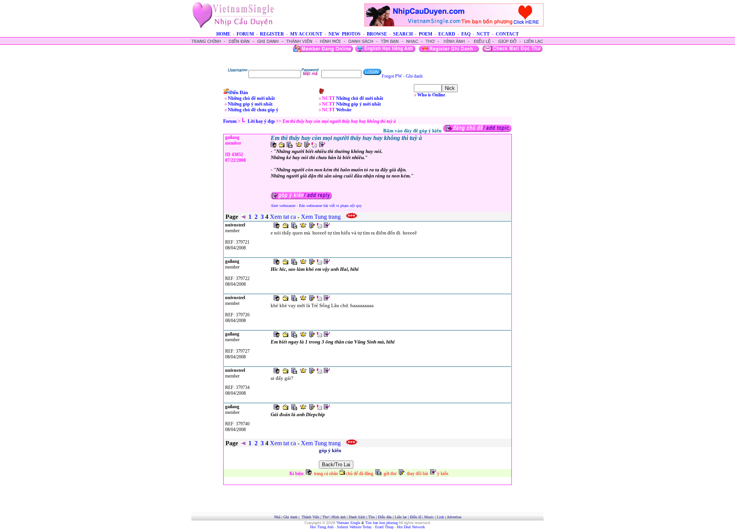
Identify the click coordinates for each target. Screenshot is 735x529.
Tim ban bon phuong (381, 523)
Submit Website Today (354, 527)
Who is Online (431, 95)
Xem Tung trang (321, 443)
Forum (230, 121)
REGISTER (272, 34)
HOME (223, 34)
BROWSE (377, 34)
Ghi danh (414, 76)
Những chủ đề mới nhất (251, 98)
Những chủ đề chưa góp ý (253, 109)
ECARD (446, 34)
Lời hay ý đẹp (261, 121)
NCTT (483, 34)
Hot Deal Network (411, 527)
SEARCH (403, 34)
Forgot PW (392, 76)
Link (440, 517)
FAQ (465, 34)
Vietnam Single (348, 523)
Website (343, 109)
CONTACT (507, 34)
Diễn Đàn (238, 92)
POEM (425, 34)
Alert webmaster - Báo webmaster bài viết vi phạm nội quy (316, 205)
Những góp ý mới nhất (250, 104)
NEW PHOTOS (344, 34)
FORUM (245, 34)
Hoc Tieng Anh (321, 527)
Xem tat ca (283, 443)
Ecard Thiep (384, 527)
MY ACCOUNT (306, 34)
